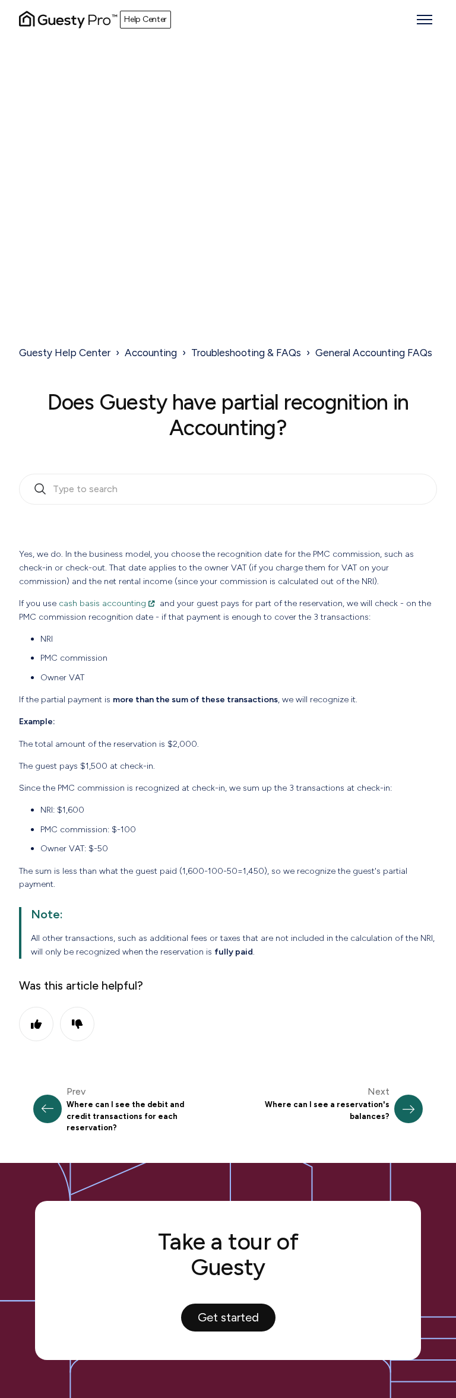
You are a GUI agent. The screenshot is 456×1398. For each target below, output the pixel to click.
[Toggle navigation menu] (424, 19)
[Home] (68, 19)
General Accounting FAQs (373, 353)
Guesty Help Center (64, 353)
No (77, 1024)
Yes (36, 1024)
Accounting (151, 353)
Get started (228, 1317)
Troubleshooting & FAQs (246, 353)
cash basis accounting (102, 603)
